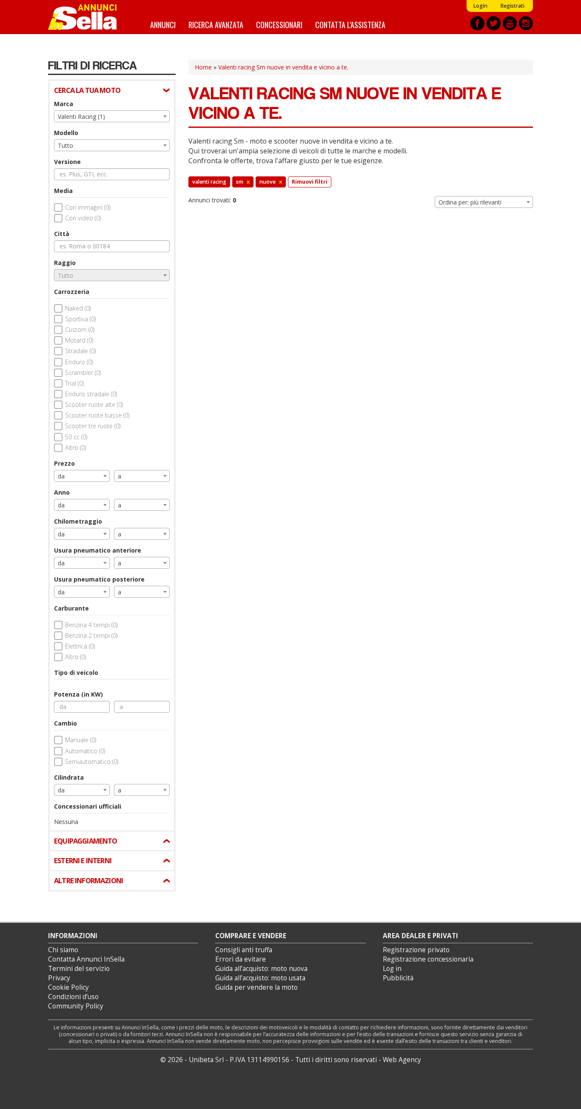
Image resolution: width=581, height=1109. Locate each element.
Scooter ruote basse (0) (97, 415)
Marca (63, 104)
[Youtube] (510, 23)
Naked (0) (78, 308)
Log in (392, 968)
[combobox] (112, 116)
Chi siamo (63, 949)
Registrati (512, 5)
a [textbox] (119, 476)
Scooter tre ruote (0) (92, 426)
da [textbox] (61, 476)
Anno (62, 492)
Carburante (71, 608)
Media (63, 191)
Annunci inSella (87, 17)
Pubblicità (398, 978)
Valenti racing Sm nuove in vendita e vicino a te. (283, 67)
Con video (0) (83, 218)
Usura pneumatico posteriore (99, 579)
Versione (67, 162)
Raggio (65, 263)
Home (203, 67)
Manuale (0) (80, 740)
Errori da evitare (240, 959)
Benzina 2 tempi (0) (91, 635)
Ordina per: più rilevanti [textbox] (470, 202)
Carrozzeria (71, 292)
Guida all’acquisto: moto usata (260, 978)
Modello (66, 133)
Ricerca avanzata (215, 24)
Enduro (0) (79, 362)
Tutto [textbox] (65, 145)
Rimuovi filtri (310, 181)
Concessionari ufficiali (87, 806)
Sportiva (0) (80, 319)
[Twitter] (494, 23)
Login (480, 5)
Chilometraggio (78, 521)
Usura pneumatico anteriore (97, 550)
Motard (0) (79, 340)
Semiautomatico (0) (91, 762)
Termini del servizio (79, 968)
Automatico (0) (85, 751)
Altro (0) (75, 448)
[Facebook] (477, 23)
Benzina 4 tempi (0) (91, 625)
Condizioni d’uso (73, 996)
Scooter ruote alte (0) (94, 404)
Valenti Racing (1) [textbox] (81, 116)
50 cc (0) (76, 437)
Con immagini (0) (87, 207)
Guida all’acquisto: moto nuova (261, 968)
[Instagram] (526, 23)
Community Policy (75, 1006)
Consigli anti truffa (243, 949)
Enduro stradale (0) (91, 394)
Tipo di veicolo (76, 672)
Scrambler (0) (83, 373)
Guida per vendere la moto (256, 987)
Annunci (163, 24)
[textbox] (111, 276)
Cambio (65, 723)
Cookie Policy (68, 987)
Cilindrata (69, 777)
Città (61, 234)
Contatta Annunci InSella (86, 959)
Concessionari (279, 24)
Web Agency (402, 1059)
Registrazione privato (416, 949)
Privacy (59, 978)
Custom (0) (79, 329)
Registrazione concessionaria (428, 959)
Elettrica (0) (80, 646)
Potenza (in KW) (78, 694)
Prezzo (64, 463)
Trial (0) (74, 383)
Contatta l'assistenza (350, 24)
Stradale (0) (80, 351)
